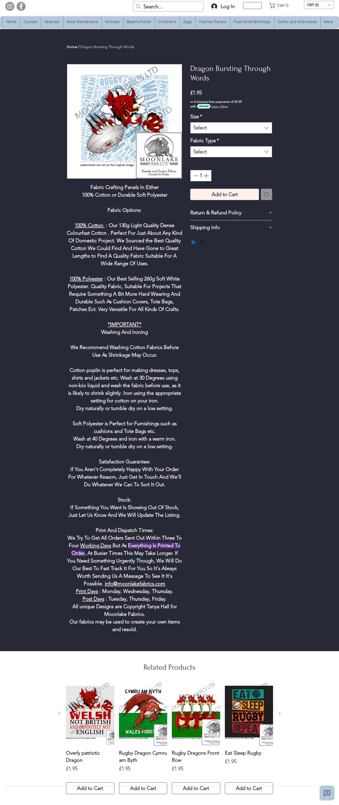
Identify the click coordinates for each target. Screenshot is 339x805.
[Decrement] (195, 175)
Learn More (219, 106)
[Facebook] (21, 6)
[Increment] (206, 175)
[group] (169, 737)
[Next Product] (279, 713)
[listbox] (319, 5)
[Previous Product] (59, 713)
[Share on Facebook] (193, 242)
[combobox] (231, 128)
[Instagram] (9, 6)
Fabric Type (204, 140)
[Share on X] (202, 242)
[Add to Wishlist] (266, 194)
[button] (280, 5)
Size (196, 116)
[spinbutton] (200, 175)
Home (72, 47)
